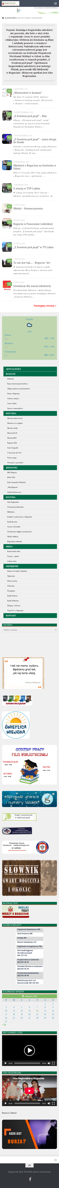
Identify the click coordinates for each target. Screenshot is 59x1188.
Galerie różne (11, 561)
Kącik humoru (12, 596)
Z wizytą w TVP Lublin (26, 188)
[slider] (27, 1063)
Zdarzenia (10, 586)
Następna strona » (45, 305)
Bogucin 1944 (12, 443)
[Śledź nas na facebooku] (30, 1179)
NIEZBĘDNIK (12, 566)
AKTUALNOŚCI (13, 369)
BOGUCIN (10, 374)
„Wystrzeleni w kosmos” (27, 92)
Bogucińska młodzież (14, 542)
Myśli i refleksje (12, 537)
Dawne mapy (12, 458)
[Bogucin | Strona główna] (13, 3)
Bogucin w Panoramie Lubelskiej (33, 224)
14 (37, 1010)
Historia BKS (12, 438)
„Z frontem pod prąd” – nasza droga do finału (34, 141)
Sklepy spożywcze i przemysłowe (18, 389)
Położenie (10, 379)
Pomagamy (11, 591)
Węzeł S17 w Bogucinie (15, 611)
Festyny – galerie (13, 556)
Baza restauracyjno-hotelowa (17, 384)
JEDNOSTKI (11, 467)
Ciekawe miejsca (13, 399)
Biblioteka (10, 512)
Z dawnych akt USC (14, 453)
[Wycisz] (49, 1063)
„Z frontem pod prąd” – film (30, 116)
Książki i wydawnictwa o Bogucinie (19, 517)
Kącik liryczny (12, 522)
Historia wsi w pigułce (15, 423)
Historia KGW (12, 433)
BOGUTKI (11, 477)
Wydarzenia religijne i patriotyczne (19, 532)
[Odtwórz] (5, 1063)
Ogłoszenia (11, 576)
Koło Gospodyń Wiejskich (16, 482)
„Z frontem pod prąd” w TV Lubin (33, 247)
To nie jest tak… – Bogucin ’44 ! (31, 262)
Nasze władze (12, 403)
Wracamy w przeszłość (15, 463)
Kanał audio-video (13, 551)
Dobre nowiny (12, 581)
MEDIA (9, 546)
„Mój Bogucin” (12, 487)
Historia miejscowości (14, 418)
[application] (29, 1050)
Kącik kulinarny (13, 601)
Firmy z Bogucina (13, 394)
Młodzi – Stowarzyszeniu (28, 208)
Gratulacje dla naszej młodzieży (32, 286)
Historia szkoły (12, 428)
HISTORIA (11, 413)
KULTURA (11, 497)
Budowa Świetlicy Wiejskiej (17, 571)
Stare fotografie (12, 448)
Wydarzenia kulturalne (15, 507)
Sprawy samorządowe (15, 408)
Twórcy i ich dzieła (13, 527)
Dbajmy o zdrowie (13, 606)
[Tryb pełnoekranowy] (53, 1063)
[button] (29, 1050)
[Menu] (55, 3)
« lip (4, 1024)
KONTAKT (11, 615)
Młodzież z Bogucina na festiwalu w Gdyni (34, 167)
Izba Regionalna (13, 502)
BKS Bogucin (12, 472)
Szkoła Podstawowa (14, 492)
